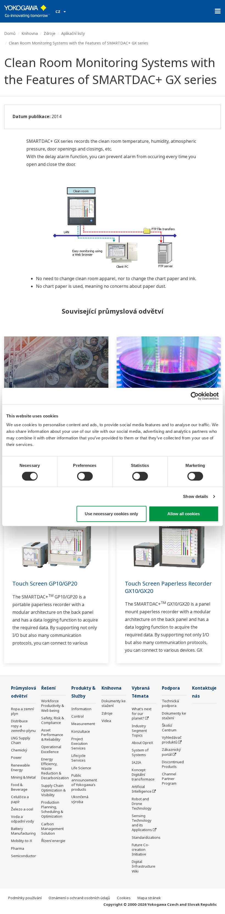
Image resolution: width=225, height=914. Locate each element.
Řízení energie (53, 840)
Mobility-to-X (21, 840)
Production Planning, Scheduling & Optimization (52, 809)
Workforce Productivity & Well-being (52, 705)
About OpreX (142, 742)
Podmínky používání (25, 897)
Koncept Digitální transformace (143, 774)
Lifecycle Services (78, 758)
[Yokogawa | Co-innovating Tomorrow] (27, 11)
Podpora (171, 688)
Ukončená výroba (79, 799)
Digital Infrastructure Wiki (143, 866)
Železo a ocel (22, 809)
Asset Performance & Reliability (52, 735)
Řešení (48, 688)
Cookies (124, 897)
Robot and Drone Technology (141, 803)
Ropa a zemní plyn (22, 711)
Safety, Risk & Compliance (52, 720)
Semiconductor (23, 855)
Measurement (83, 723)
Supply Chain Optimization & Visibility (53, 790)
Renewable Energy (20, 767)
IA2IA (136, 762)
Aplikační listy (73, 33)
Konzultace (80, 731)
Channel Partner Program (169, 778)
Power (16, 757)
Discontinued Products (173, 764)
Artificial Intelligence (141, 789)
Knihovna (29, 33)
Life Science (81, 767)
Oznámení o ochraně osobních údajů (79, 897)
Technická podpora (170, 703)
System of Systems (140, 752)
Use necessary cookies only (111, 513)
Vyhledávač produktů (171, 740)
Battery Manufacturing (23, 831)
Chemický (19, 750)
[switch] (85, 476)
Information (81, 708)
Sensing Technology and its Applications (142, 822)
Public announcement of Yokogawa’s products (84, 782)
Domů (10, 33)
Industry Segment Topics (139, 730)
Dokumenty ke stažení (114, 703)
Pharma (17, 848)
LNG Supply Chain (20, 740)
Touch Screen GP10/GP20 (44, 583)
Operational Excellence (51, 749)
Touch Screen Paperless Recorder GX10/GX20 (168, 587)
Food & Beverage (19, 787)
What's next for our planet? (141, 713)
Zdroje (49, 33)
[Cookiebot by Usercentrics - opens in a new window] (195, 396)
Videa (106, 720)
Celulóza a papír (20, 799)
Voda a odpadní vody (22, 819)
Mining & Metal (23, 777)
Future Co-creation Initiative (140, 849)
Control (77, 716)
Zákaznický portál (171, 752)
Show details (195, 496)
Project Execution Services (79, 743)
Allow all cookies (183, 513)
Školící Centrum (169, 727)
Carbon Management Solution (52, 828)
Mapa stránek (149, 897)
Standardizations (146, 837)
